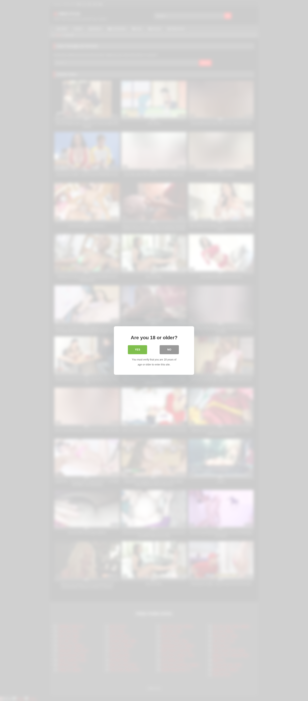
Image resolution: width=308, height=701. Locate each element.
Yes (137, 349)
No (169, 349)
